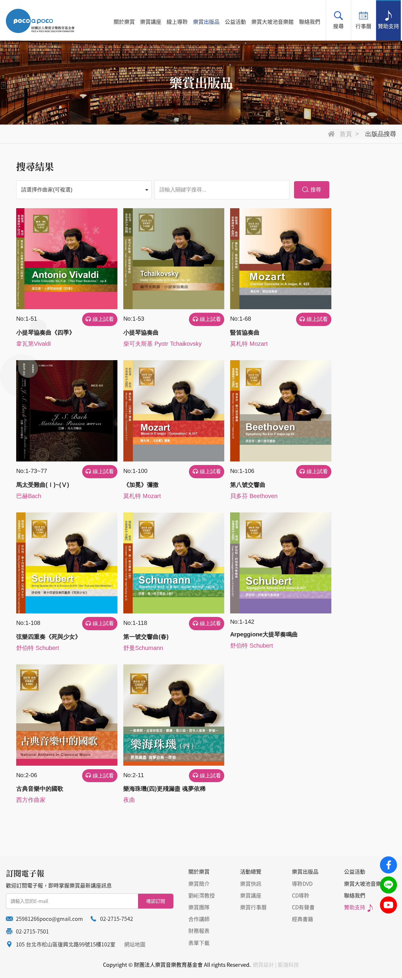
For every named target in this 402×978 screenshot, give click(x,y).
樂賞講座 (150, 22)
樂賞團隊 (199, 907)
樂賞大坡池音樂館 (272, 22)
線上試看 (103, 319)
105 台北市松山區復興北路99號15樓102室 (65, 944)
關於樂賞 (124, 22)
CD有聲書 (303, 907)
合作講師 (199, 919)
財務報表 (199, 930)
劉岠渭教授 (201, 895)
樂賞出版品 (206, 22)
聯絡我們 (309, 22)
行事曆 (363, 26)
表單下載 (199, 942)
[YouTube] (388, 905)
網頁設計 (263, 965)
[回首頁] (40, 21)
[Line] (388, 884)
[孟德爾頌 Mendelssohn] (84, 206)
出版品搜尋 (380, 133)
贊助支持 (388, 26)
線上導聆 (177, 22)
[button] (84, 190)
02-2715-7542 (116, 919)
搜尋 (338, 26)
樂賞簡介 (199, 883)
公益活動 (235, 22)
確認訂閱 (155, 900)
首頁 (346, 133)
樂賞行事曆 (253, 907)
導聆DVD (302, 883)
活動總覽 (250, 871)
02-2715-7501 (32, 931)
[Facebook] (388, 864)
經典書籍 (302, 919)
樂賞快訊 (250, 883)
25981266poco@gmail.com (49, 919)
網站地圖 (134, 944)
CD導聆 (300, 895)
